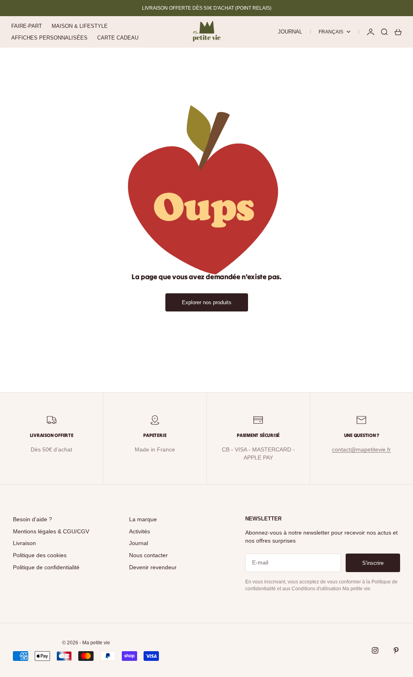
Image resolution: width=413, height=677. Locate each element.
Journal (290, 32)
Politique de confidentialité (46, 567)
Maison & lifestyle (80, 26)
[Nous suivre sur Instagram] (375, 650)
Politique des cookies (40, 555)
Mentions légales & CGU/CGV (51, 531)
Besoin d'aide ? (32, 519)
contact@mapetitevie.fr (361, 449)
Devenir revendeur (153, 567)
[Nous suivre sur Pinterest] (396, 650)
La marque (143, 519)
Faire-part (26, 26)
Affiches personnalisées (49, 38)
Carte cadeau (117, 38)
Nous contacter (148, 555)
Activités (139, 531)
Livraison (24, 543)
